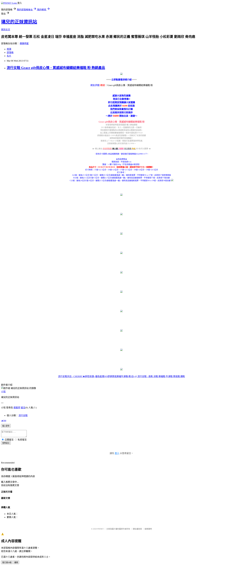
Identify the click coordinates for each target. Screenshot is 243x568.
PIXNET (100, 529)
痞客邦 (17, 407)
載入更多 (6, 426)
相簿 (9, 49)
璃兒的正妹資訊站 (19, 21)
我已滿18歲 (7, 562)
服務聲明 (148, 529)
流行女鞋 (23, 415)
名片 (9, 56)
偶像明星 (24, 43)
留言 (23, 407)
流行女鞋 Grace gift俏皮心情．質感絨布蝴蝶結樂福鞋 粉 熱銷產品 (56, 68)
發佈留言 (6, 443)
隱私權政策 (137, 529)
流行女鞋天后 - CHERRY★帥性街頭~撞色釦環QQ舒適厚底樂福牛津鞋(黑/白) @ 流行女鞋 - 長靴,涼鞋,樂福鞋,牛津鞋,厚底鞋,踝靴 (121, 376)
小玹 (3, 391)
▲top (3, 420)
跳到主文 (5, 29)
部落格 (10, 52)
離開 (16, 562)
